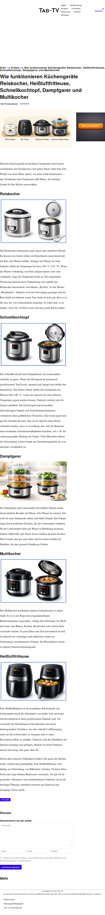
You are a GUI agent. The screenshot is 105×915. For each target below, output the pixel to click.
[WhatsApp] (21, 154)
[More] (28, 154)
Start (3, 67)
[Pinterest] (15, 154)
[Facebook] (2, 154)
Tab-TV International (9, 104)
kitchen (5, 800)
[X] (9, 154)
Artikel (15, 67)
